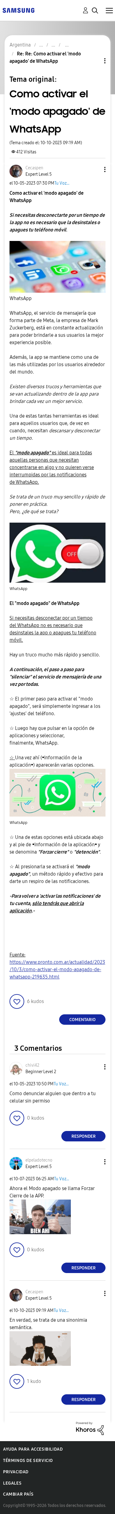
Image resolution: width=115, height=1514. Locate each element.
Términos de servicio (28, 1460)
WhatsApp (21, 298)
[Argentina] (18, 10)
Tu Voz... (61, 183)
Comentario (82, 1019)
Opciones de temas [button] (94, 61)
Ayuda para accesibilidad (33, 1449)
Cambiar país (18, 1494)
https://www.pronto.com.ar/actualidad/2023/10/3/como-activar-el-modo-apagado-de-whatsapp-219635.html (57, 969)
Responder (83, 1136)
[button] (95, 169)
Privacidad (16, 1472)
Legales (12, 1483)
